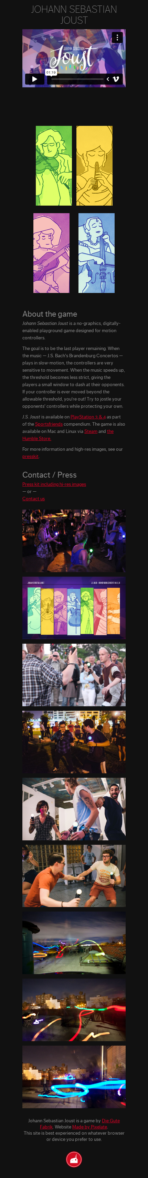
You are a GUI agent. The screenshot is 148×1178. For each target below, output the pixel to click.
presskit (30, 456)
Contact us (33, 499)
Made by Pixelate (89, 1127)
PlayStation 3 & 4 (88, 417)
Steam (90, 431)
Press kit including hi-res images (54, 484)
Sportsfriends (49, 424)
